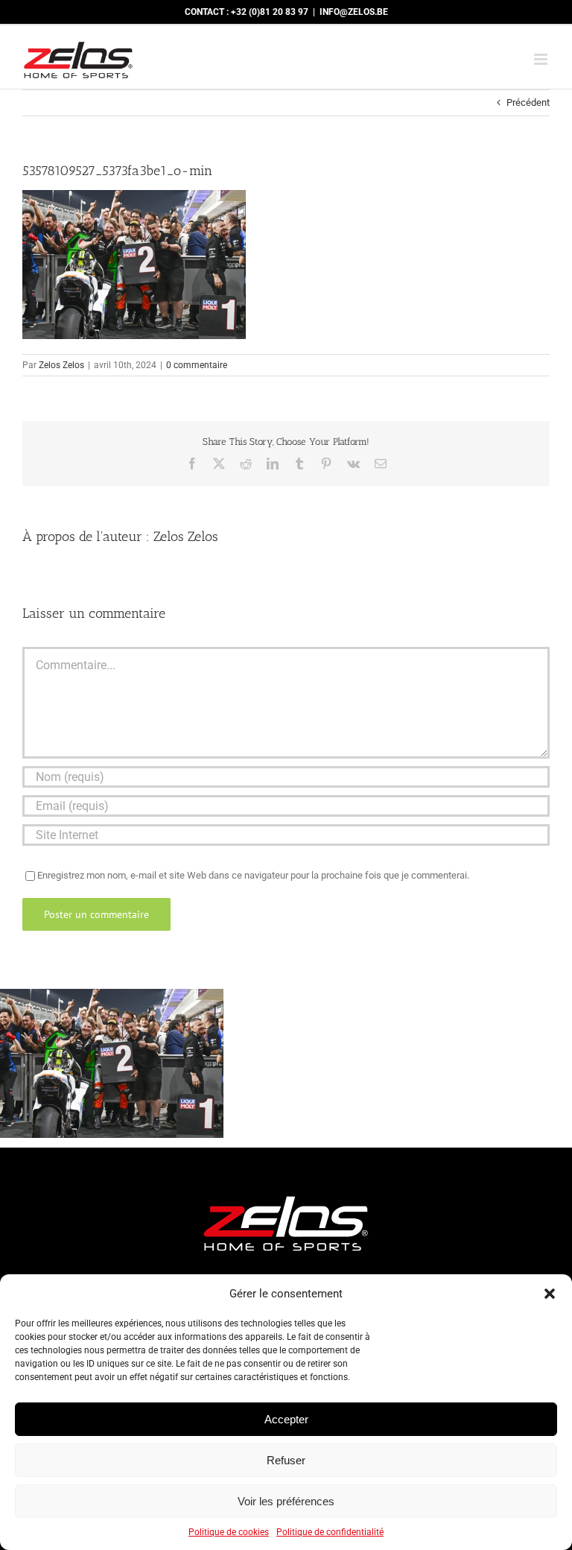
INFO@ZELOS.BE (354, 12)
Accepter (286, 1419)
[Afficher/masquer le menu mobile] (542, 59)
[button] (549, 1293)
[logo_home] (286, 1189)
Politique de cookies (228, 1532)
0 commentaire (196, 365)
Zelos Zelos (61, 365)
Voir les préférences (286, 1501)
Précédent (528, 102)
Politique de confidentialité (330, 1532)
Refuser (286, 1460)
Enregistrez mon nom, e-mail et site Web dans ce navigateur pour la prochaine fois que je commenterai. (253, 875)
